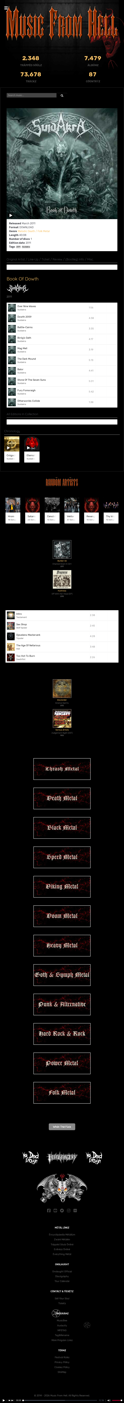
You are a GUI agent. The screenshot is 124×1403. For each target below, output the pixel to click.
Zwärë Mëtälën (62, 1239)
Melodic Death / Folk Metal (34, 231)
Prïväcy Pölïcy (62, 1362)
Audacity (62, 1325)
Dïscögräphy (62, 1276)
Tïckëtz (62, 1303)
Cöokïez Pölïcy (62, 1367)
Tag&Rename (62, 1335)
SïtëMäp (62, 1372)
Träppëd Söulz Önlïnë (62, 1244)
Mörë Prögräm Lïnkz (62, 1340)
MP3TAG (62, 1330)
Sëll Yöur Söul (62, 1298)
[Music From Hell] (62, 23)
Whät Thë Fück (62, 1126)
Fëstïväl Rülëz (62, 1357)
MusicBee (62, 1320)
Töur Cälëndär (62, 1281)
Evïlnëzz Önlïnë (62, 1249)
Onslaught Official (62, 1271)
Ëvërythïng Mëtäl (62, 1254)
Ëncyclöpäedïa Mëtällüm (62, 1234)
